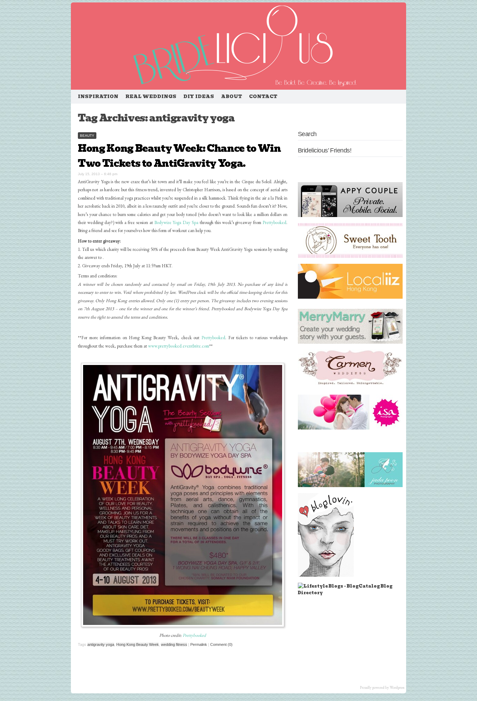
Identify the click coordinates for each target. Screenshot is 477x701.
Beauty (87, 135)
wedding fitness (174, 644)
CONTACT (263, 96)
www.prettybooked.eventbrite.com (178, 346)
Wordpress (397, 687)
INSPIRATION (98, 96)
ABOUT (231, 96)
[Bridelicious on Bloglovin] (326, 575)
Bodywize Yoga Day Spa (176, 222)
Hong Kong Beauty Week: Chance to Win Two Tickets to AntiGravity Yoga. (179, 156)
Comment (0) (221, 644)
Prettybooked (274, 222)
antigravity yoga (100, 644)
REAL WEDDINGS (150, 96)
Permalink (198, 644)
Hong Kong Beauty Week (137, 644)
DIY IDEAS (198, 96)
